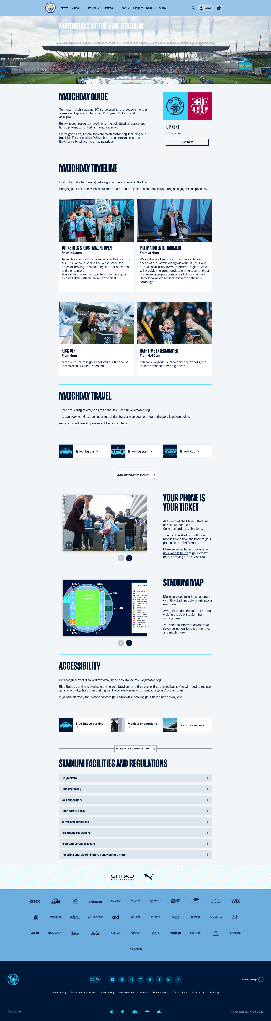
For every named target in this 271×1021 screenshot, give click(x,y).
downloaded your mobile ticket (186, 551)
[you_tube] (112, 979)
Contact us (198, 992)
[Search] (193, 8)
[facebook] (159, 979)
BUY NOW (187, 142)
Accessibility (59, 992)
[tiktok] (150, 979)
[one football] (178, 979)
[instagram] (131, 979)
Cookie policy (107, 992)
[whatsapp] (121, 979)
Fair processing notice (83, 992)
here (177, 618)
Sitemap (214, 992)
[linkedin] (168, 979)
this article (113, 189)
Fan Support (14, 1011)
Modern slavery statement (133, 992)
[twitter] (141, 979)
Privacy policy (160, 992)
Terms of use (180, 992)
